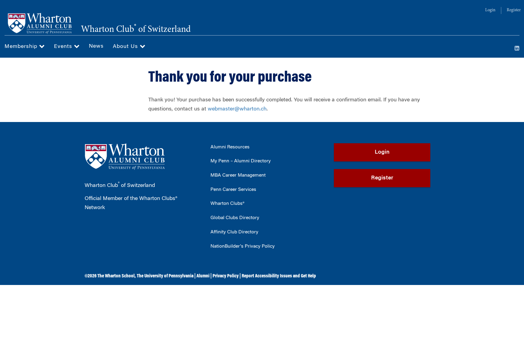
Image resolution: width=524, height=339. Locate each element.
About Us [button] (126, 46)
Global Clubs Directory (234, 217)
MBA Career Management (238, 175)
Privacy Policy (226, 276)
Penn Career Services (233, 189)
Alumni (203, 276)
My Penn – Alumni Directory (240, 161)
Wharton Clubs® (227, 203)
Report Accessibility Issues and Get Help (279, 276)
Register (514, 10)
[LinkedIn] (517, 49)
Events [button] (64, 46)
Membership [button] (22, 46)
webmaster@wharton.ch (237, 109)
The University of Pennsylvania (165, 276)
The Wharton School (116, 276)
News (96, 46)
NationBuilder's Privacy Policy (242, 246)
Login (490, 10)
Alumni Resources (230, 147)
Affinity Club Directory (234, 232)
